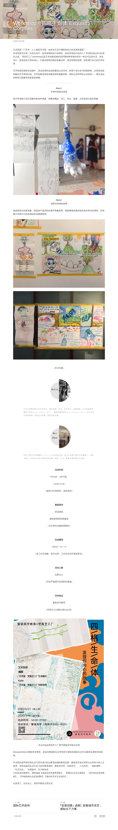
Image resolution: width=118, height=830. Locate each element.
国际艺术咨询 (21, 805)
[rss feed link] (104, 816)
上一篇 (17, 802)
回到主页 (9, 5)
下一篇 (62, 802)
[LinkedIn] (95, 816)
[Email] (101, 816)
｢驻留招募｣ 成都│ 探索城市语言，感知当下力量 (81, 807)
